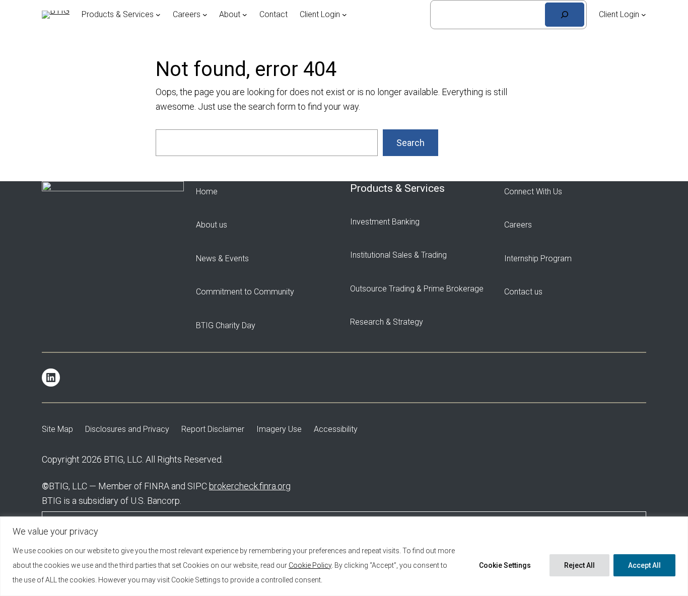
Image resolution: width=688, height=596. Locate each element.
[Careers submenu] (205, 14)
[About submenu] (244, 14)
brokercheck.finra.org (250, 486)
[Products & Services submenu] (158, 14)
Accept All (644, 565)
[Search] (564, 15)
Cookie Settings (505, 565)
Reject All (579, 565)
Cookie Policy (310, 565)
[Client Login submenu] (344, 14)
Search (410, 142)
